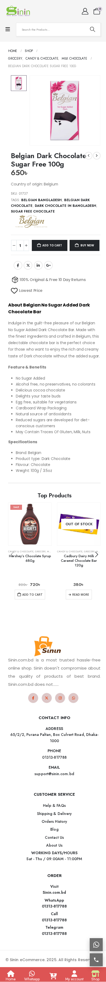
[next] (97, 155)
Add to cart (52, 245)
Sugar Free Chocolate (33, 211)
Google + (48, 265)
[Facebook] (33, 698)
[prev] (88, 155)
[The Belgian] (31, 221)
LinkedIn (38, 265)
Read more (80, 594)
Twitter (28, 265)
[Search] (92, 29)
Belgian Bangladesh (41, 200)
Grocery (40, 551)
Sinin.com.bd (54, 892)
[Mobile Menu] (7, 29)
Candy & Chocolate (20, 551)
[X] (47, 698)
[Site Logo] (19, 11)
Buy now (87, 245)
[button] (96, 554)
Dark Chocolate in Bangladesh (65, 205)
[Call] (96, 959)
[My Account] (85, 11)
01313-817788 (54, 906)
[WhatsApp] (73, 698)
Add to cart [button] (32, 594)
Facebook (18, 265)
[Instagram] (60, 698)
